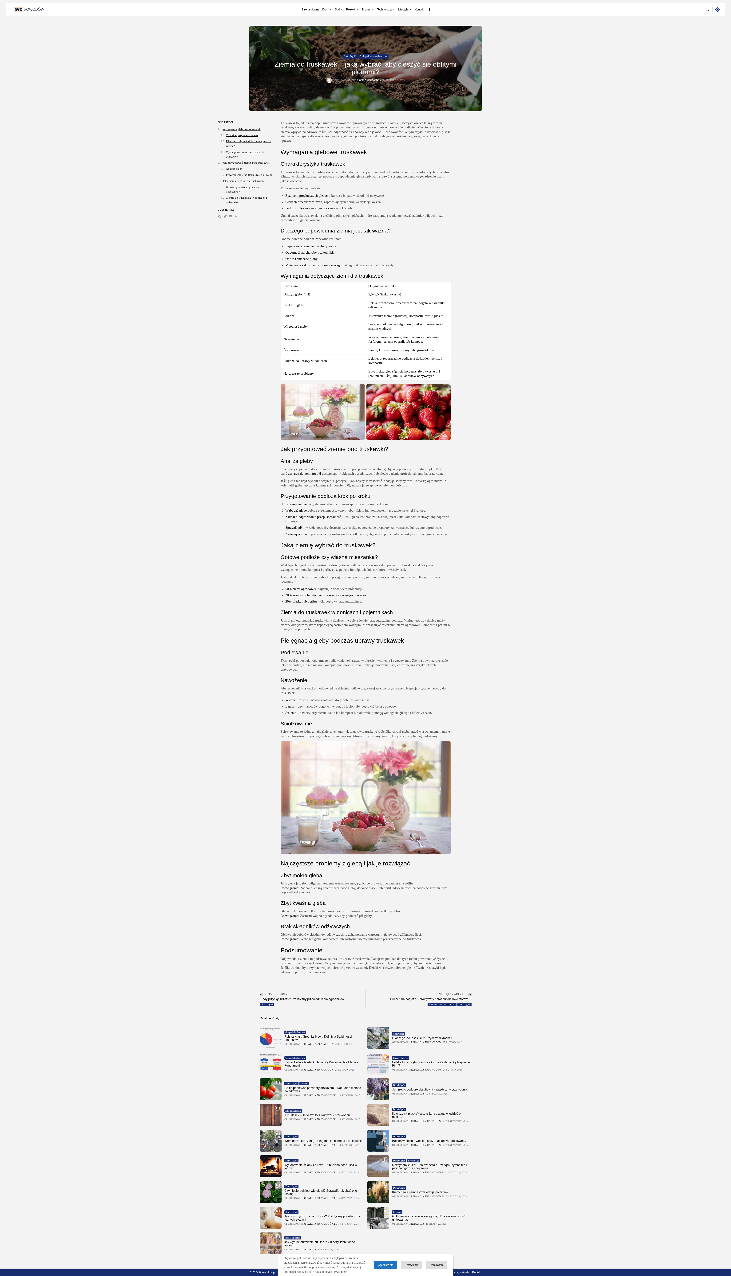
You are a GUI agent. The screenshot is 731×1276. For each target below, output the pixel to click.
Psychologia (413, 1160)
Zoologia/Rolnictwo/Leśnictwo (373, 56)
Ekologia (304, 1083)
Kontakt (419, 9)
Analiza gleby (234, 168)
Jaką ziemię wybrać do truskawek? (243, 180)
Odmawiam (436, 1264)
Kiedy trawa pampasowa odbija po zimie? (420, 1192)
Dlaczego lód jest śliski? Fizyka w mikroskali (422, 1038)
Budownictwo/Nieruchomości (442, 1004)
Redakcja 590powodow (318, 1044)
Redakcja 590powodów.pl (368, 80)
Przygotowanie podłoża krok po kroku (249, 174)
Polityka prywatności (457, 1272)
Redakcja (417, 1094)
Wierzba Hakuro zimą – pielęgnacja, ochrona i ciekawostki (323, 1140)
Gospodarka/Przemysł (295, 1032)
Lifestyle (403, 9)
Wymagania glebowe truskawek (242, 129)
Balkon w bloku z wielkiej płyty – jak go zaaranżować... (429, 1140)
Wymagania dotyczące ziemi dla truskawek (245, 154)
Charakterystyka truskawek (242, 135)
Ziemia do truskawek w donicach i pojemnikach (246, 200)
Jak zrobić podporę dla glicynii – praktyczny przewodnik (429, 1089)
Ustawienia (411, 1264)
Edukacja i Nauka (293, 1111)
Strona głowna (310, 9)
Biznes (366, 9)
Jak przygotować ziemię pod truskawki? (247, 162)
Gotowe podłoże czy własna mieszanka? (242, 189)
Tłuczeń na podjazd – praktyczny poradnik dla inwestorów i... (431, 999)
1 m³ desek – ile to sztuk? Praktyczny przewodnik (317, 1115)
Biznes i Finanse (400, 1058)
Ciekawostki (398, 1033)
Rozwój (350, 9)
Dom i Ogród (350, 56)
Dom (325, 9)
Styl (337, 9)
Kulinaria (397, 1212)
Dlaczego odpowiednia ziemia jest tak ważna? (248, 143)
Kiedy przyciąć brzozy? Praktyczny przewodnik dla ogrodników (302, 999)
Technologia (384, 9)
